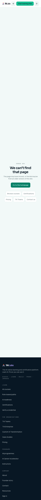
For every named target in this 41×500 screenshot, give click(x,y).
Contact (5, 486)
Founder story (7, 480)
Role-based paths (9, 394)
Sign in (4, 496)
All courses (6, 389)
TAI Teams (19, 199)
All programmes (8, 453)
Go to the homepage (20, 185)
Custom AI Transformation (12, 432)
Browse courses (13, 194)
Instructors (6, 464)
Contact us (31, 199)
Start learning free (25, 3)
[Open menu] (37, 4)
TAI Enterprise (7, 427)
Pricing (8, 199)
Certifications (28, 194)
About (4, 475)
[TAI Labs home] (6, 3)
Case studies (7, 437)
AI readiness (7, 400)
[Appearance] (13, 4)
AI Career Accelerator (10, 459)
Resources (6, 491)
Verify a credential (9, 410)
